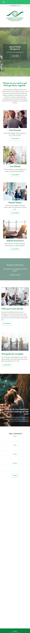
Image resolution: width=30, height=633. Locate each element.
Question (15, 463)
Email (15, 445)
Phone (15, 454)
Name (15, 436)
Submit (15, 475)
